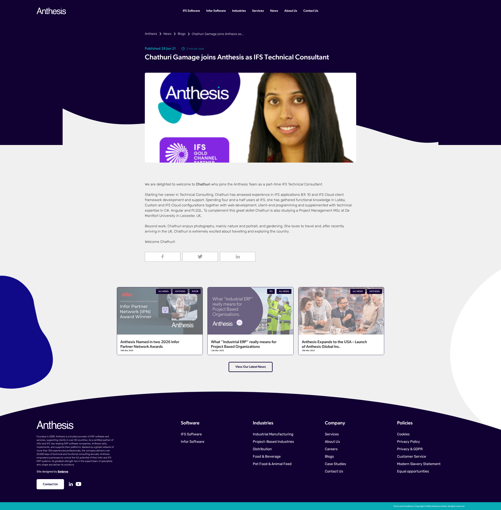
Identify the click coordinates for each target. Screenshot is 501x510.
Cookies (403, 434)
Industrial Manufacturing (273, 434)
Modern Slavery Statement (419, 464)
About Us (290, 11)
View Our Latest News (250, 367)
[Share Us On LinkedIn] (237, 257)
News (274, 11)
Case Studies (335, 464)
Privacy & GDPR (410, 449)
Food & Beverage (267, 457)
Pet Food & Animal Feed (272, 464)
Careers (331, 449)
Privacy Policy (408, 442)
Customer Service (411, 457)
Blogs (182, 34)
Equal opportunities (413, 471)
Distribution (262, 449)
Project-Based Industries (273, 442)
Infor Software (216, 11)
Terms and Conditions (403, 506)
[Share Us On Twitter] (200, 257)
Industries (239, 11)
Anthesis (151, 34)
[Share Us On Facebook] (162, 257)
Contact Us (310, 11)
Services (258, 11)
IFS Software (191, 11)
